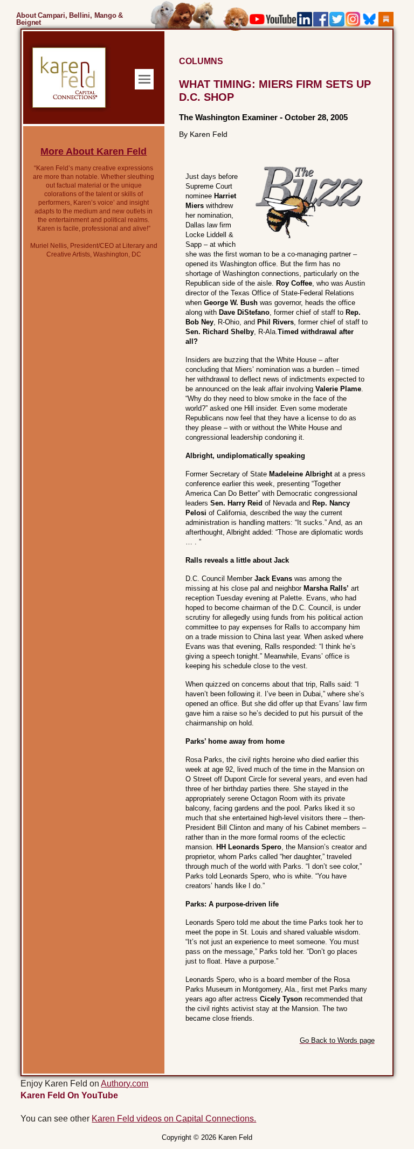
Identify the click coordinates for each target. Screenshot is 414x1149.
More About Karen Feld (93, 151)
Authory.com (124, 1083)
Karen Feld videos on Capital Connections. (174, 1118)
